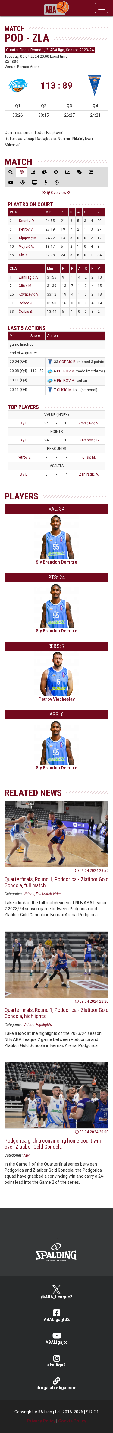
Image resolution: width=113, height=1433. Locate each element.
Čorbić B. (26, 311)
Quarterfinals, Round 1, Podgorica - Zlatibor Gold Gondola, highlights (56, 1013)
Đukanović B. (89, 440)
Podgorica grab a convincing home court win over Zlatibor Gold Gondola (53, 1143)
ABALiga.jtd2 (57, 1319)
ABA (27, 1155)
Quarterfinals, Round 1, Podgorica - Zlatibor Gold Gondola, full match (56, 882)
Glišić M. (25, 286)
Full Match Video (49, 894)
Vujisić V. (26, 246)
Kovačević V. (29, 294)
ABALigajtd (57, 1342)
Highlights (44, 1024)
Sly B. (23, 255)
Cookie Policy (72, 1420)
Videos (29, 894)
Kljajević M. (28, 238)
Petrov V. (26, 229)
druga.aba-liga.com (56, 1387)
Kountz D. (27, 221)
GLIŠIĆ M (64, 390)
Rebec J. (26, 303)
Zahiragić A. (29, 277)
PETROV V (65, 371)
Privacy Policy (41, 1420)
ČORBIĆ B (67, 362)
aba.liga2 (56, 1365)
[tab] (10, 172)
